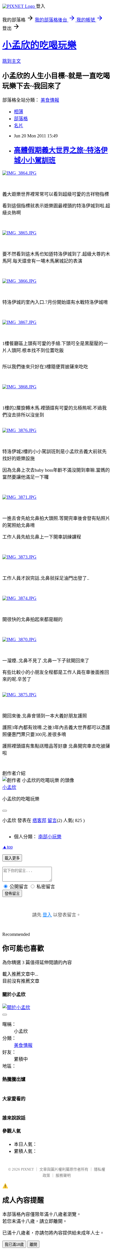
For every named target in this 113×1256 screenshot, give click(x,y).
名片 (18, 125)
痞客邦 (39, 820)
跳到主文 (11, 61)
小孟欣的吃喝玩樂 (39, 45)
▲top (7, 846)
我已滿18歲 (14, 1244)
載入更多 (12, 858)
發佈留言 (12, 893)
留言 (52, 820)
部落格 (21, 118)
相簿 (18, 111)
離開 (33, 1244)
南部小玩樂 (49, 836)
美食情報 (50, 100)
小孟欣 (9, 787)
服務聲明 (63, 1175)
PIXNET (27, 1169)
